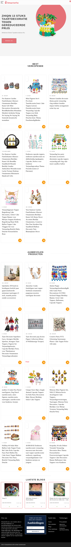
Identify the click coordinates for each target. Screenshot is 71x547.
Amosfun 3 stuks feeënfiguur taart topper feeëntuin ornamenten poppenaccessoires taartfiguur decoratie (34, 290)
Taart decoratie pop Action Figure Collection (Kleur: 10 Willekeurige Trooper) (35, 339)
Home (50, 522)
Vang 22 (4, 498)
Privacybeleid (63, 522)
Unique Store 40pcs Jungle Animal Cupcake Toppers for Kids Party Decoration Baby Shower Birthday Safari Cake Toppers (35, 394)
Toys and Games (6, 151)
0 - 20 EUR (28, 95)
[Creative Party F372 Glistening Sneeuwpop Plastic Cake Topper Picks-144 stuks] (59, 324)
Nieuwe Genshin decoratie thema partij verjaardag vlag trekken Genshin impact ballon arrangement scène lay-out (59, 103)
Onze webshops (52, 529)
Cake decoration (6, 502)
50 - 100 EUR (5, 95)
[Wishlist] (65, 2)
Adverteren (51, 531)
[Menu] (2, 2)
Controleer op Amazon (20, 126)
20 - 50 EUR (52, 151)
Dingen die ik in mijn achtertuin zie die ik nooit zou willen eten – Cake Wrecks (59, 500)
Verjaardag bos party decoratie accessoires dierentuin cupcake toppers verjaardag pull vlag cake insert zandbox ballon (59, 159)
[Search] (62, 2)
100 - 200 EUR (29, 207)
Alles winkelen (52, 524)
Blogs (49, 526)
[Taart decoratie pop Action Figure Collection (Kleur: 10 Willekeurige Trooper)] (35, 324)
